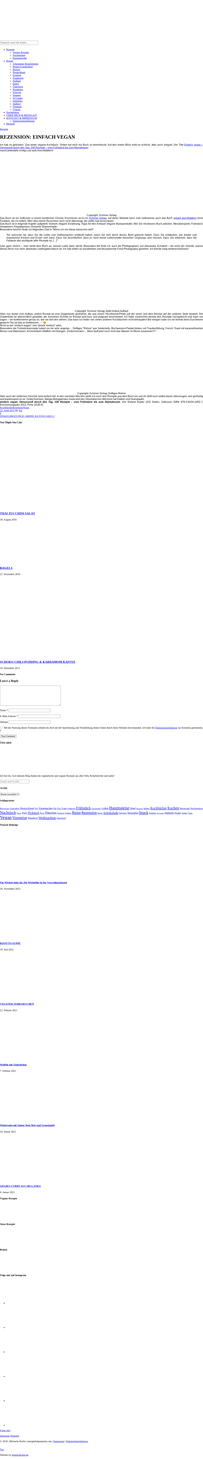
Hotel (133, 808)
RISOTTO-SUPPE (10, 943)
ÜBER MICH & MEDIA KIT (21, 115)
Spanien (17, 95)
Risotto (100, 813)
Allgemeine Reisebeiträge (25, 64)
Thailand (17, 106)
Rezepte (10, 49)
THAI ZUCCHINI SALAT (17, 513)
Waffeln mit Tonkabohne (13, 1064)
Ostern (19, 813)
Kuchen (173, 808)
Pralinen (60, 813)
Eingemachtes (46, 808)
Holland (17, 81)
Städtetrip (169, 813)
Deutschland (19, 72)
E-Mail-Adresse (9, 716)
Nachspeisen (19, 55)
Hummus (139, 809)
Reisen (9, 61)
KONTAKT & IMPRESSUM (21, 118)
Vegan (26, 407)
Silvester (123, 813)
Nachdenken (12, 112)
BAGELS (6, 568)
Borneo (16, 69)
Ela (20, 410)
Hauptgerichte (20, 58)
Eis (54, 808)
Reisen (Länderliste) (23, 66)
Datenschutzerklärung (24, 121)
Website (4, 722)
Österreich (18, 86)
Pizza (42, 813)
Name (4, 710)
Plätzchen (51, 812)
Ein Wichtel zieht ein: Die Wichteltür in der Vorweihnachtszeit (33, 882)
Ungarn (16, 109)
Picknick (33, 812)
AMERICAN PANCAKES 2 (40, 416)
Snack (143, 812)
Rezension (17, 407)
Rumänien (18, 89)
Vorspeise (19, 818)
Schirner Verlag (97, 218)
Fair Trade (62, 808)
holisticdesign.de (20, 1455)
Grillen (105, 808)
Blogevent (4, 808)
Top (2, 1449)
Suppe (178, 813)
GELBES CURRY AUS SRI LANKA (20, 1186)
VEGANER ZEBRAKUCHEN (17, 1004)
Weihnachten (47, 818)
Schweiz (17, 92)
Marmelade (185, 808)
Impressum (58, 1441)
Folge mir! (5, 1430)
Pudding (68, 813)
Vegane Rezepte (21, 52)
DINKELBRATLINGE (12, 416)
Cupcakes (14, 808)
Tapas (190, 813)
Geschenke (96, 808)
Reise (76, 812)
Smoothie (132, 812)
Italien (16, 83)
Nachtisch (8, 812)
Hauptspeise (119, 807)
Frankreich (18, 78)
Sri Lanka (18, 98)
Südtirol (17, 103)
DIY (36, 808)
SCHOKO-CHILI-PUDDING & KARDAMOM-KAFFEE (37, 662)
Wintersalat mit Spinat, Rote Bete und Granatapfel (27, 1125)
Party (24, 812)
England (17, 75)
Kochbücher (6, 407)
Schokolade (110, 812)
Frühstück (83, 808)
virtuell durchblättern (185, 218)
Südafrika (17, 101)
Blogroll (10, 123)
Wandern (33, 818)
